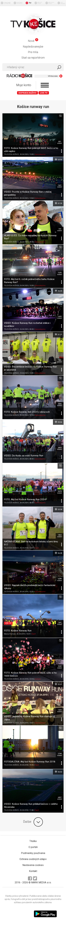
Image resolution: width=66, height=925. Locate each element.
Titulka (33, 841)
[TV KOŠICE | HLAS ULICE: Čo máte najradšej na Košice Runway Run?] (33, 222)
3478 (59, 492)
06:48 (59, 553)
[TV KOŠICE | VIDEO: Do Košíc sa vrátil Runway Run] (33, 441)
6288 (59, 579)
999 (59, 623)
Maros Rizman (10, 634)
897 (59, 142)
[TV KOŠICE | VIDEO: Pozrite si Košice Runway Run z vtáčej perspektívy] (33, 178)
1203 (59, 711)
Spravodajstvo (40, 154)
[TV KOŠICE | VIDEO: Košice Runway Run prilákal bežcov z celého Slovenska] (33, 791)
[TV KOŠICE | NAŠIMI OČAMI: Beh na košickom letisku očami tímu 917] (33, 528)
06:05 (59, 291)
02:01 (59, 684)
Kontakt (33, 871)
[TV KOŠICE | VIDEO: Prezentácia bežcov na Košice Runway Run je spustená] (33, 353)
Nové (32, 40)
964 (59, 361)
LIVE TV (43, 93)
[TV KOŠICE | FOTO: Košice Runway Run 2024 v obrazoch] (33, 397)
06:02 (59, 772)
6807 (59, 798)
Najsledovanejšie (33, 46)
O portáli (33, 847)
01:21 (59, 335)
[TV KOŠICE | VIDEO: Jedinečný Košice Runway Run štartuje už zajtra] (33, 703)
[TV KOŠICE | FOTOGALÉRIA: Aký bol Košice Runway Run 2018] (33, 747)
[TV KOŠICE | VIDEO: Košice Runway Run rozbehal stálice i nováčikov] (33, 310)
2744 (59, 754)
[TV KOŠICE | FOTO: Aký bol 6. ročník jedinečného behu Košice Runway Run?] (33, 266)
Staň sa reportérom (33, 57)
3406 (59, 405)
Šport (37, 548)
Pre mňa (33, 52)
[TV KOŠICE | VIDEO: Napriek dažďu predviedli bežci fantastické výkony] (33, 572)
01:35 (59, 203)
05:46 (59, 422)
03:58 (59, 509)
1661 (59, 186)
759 (59, 230)
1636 (59, 273)
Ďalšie (27, 821)
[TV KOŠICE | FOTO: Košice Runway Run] (33, 616)
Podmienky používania (33, 853)
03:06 (59, 160)
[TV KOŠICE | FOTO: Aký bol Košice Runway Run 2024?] (33, 484)
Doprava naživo (27, 93)
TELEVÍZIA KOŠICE (11, 154)
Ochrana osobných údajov (33, 859)
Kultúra (38, 679)
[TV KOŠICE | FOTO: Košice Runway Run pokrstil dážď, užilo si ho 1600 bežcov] (33, 659)
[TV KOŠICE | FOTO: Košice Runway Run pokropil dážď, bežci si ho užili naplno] (33, 135)
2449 (59, 317)
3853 (59, 448)
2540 (59, 667)
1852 (59, 536)
